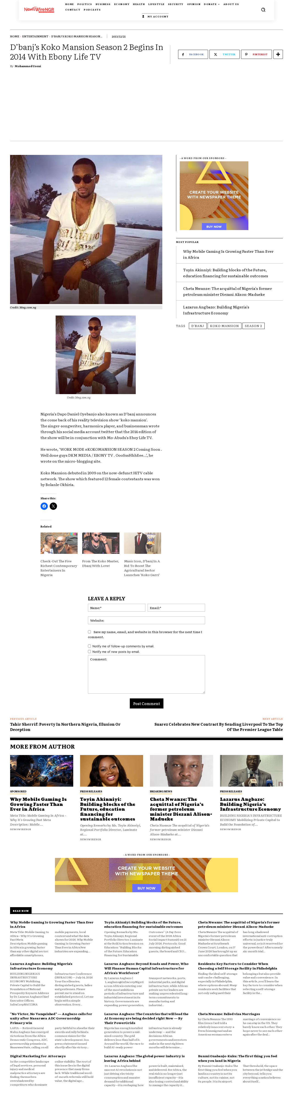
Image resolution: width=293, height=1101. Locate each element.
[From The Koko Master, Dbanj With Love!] (100, 543)
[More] (278, 54)
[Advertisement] (146, 106)
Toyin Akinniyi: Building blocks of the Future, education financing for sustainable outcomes (107, 809)
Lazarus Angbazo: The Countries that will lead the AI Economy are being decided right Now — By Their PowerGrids (146, 1018)
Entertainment (35, 36)
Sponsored (18, 791)
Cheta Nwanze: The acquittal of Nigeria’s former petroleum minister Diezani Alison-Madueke (227, 291)
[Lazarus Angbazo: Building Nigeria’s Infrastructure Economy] (251, 771)
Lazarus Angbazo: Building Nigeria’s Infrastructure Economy (216, 310)
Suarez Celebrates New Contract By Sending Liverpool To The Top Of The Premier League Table (219, 726)
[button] (263, 9)
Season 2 (253, 325)
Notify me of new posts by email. (116, 651)
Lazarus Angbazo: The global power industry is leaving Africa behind (144, 1058)
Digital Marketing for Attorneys (38, 1056)
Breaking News (161, 791)
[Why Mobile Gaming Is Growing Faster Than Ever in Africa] (41, 771)
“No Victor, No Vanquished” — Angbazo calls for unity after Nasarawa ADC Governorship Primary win (51, 1018)
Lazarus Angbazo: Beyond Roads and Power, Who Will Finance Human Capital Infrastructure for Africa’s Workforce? (146, 968)
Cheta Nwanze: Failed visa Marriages (229, 1013)
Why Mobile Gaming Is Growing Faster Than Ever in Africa (38, 804)
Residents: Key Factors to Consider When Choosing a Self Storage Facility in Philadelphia (237, 965)
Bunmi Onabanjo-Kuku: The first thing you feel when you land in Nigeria (237, 1058)
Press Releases (91, 791)
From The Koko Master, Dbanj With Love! (100, 563)
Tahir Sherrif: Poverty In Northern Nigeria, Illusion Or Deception (65, 726)
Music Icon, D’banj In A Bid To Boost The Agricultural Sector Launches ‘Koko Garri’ (142, 568)
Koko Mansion (224, 325)
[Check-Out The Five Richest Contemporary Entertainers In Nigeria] (59, 543)
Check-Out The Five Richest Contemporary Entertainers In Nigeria (59, 568)
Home (14, 36)
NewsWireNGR (20, 829)
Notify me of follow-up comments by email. (123, 646)
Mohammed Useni (28, 66)
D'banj (197, 325)
